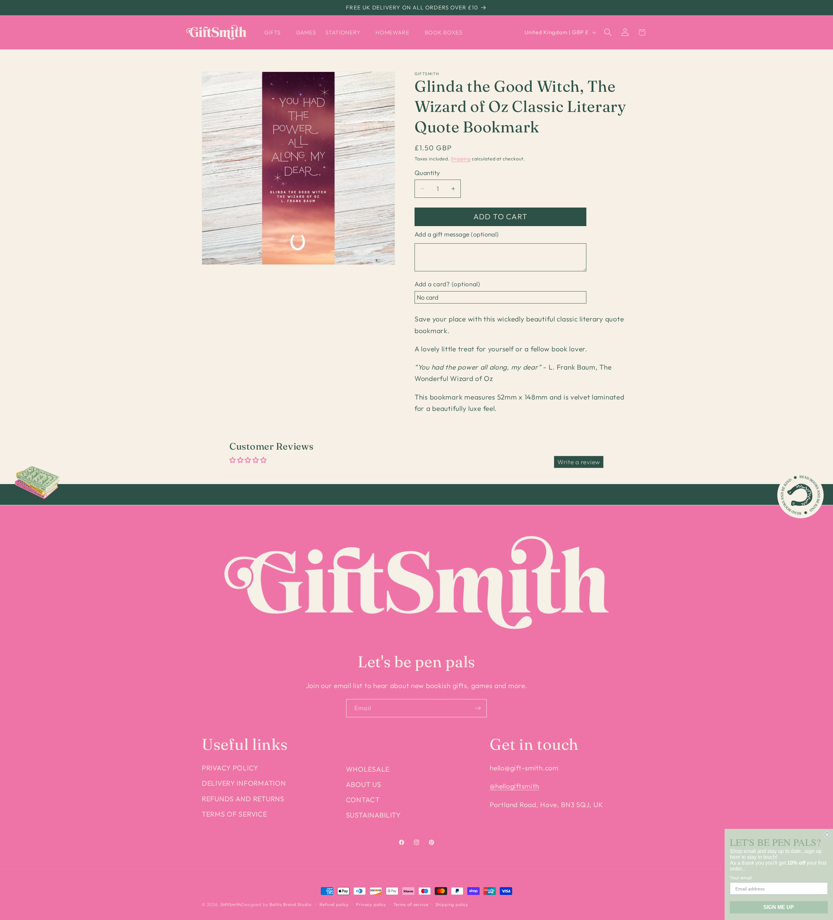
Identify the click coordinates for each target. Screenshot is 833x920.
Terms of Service (234, 814)
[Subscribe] (477, 708)
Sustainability (373, 815)
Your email (741, 877)
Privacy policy (371, 904)
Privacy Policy (230, 768)
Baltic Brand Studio (290, 904)
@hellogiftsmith (514, 786)
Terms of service (410, 904)
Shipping (461, 159)
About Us (363, 784)
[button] (275, 32)
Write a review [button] (578, 462)
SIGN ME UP (778, 907)
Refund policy (334, 904)
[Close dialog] (827, 835)
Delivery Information (244, 783)
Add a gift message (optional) (457, 234)
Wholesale (367, 769)
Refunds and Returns (243, 798)
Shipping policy (451, 904)
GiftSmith (231, 904)
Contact (363, 799)
